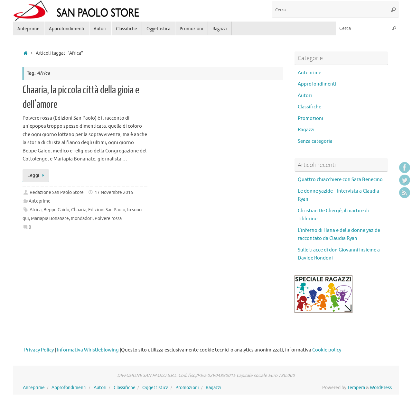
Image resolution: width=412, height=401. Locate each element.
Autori (305, 96)
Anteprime (40, 201)
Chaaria (78, 210)
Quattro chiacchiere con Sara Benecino (340, 180)
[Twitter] (404, 180)
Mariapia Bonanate (50, 218)
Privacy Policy (39, 350)
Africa (36, 210)
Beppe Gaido (56, 210)
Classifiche (309, 107)
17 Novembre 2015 (114, 192)
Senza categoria (315, 141)
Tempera (356, 387)
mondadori (82, 218)
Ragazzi (306, 130)
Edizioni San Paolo (106, 210)
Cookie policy (326, 350)
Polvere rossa (108, 218)
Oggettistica (155, 387)
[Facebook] (404, 167)
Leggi (33, 175)
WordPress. (381, 387)
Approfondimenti (317, 84)
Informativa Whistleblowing (88, 350)
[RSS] (404, 192)
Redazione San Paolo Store (57, 192)
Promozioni (310, 118)
